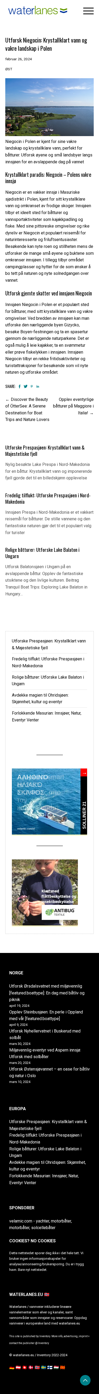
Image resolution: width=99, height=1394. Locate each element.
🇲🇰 (62, 1367)
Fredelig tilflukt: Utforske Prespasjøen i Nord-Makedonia (48, 498)
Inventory (43, 1343)
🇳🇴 (37, 1367)
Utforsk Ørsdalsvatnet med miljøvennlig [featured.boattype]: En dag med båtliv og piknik (46, 993)
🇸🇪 (43, 1367)
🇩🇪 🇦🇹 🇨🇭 (18, 1367)
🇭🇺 (56, 1367)
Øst (8, 69)
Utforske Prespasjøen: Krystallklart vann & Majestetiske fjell (45, 450)
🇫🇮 (50, 1367)
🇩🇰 (31, 1367)
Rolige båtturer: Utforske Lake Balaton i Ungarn (42, 553)
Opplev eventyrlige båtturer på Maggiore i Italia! (73, 406)
